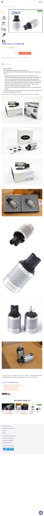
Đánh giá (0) (8, 64)
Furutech (14, 6)
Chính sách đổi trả (7, 442)
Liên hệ (4, 433)
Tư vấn (4, 430)
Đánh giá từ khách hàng (9, 428)
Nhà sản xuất (9, 6)
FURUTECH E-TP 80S (21, 411)
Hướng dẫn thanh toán (8, 445)
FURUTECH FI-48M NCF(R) (34, 412)
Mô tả (3, 64)
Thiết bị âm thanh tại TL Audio (11, 390)
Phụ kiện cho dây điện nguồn (24, 57)
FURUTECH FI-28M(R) (7, 411)
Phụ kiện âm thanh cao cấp (14, 57)
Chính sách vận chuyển (8, 438)
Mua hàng (25, 53)
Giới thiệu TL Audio (7, 426)
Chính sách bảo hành (8, 440)
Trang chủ (3, 6)
